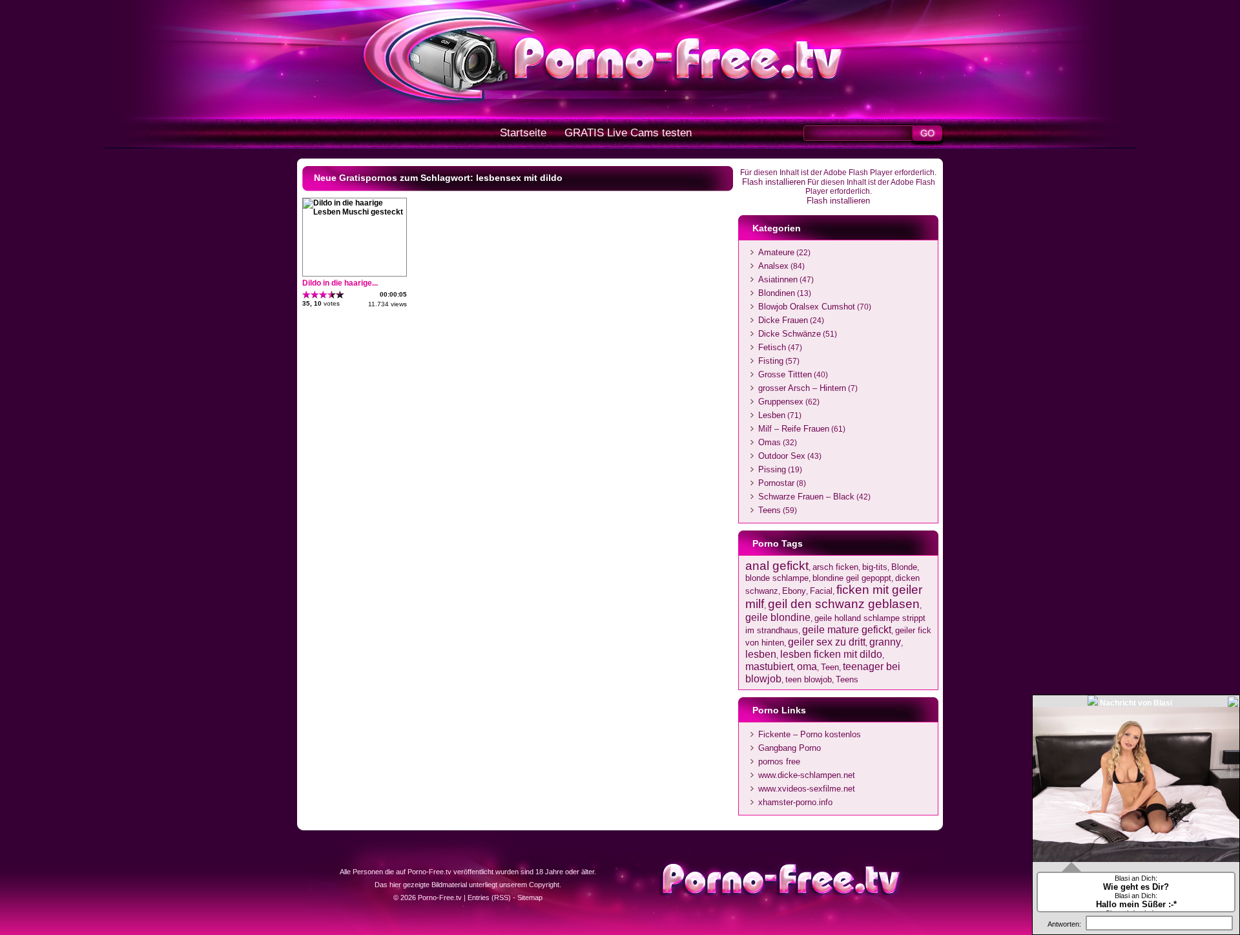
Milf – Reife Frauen (793, 429)
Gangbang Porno (789, 748)
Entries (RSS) (489, 897)
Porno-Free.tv (440, 897)
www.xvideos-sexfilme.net (806, 788)
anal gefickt (777, 566)
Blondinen (776, 293)
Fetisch (772, 347)
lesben (760, 654)
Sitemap (529, 897)
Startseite (523, 133)
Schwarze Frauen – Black (806, 496)
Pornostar (776, 483)
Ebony (794, 591)
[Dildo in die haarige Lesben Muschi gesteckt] (354, 211)
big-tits (874, 567)
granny (885, 641)
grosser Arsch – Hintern (802, 388)
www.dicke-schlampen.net (806, 775)
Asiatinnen (778, 279)
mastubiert (769, 666)
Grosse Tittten (785, 374)
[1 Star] (306, 295)
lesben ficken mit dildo (831, 654)
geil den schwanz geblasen (844, 604)
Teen (830, 667)
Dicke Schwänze (789, 334)
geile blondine (778, 617)
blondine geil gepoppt (851, 578)
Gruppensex (780, 401)
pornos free (779, 761)
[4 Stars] (331, 295)
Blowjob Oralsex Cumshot (806, 306)
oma (807, 666)
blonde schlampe (777, 578)
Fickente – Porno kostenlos (809, 734)
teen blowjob (808, 679)
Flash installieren (773, 182)
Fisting (770, 361)
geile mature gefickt (846, 629)
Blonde (904, 567)
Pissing (772, 469)
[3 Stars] (323, 295)
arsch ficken (835, 567)
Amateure (776, 252)
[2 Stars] (315, 295)
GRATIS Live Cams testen (628, 133)
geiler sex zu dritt (826, 641)
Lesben (771, 415)
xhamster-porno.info (795, 802)
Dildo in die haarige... (340, 283)
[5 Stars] (340, 295)
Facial (821, 591)
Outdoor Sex (781, 456)
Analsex (773, 266)
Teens (769, 510)
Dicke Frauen (783, 320)
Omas (769, 442)
